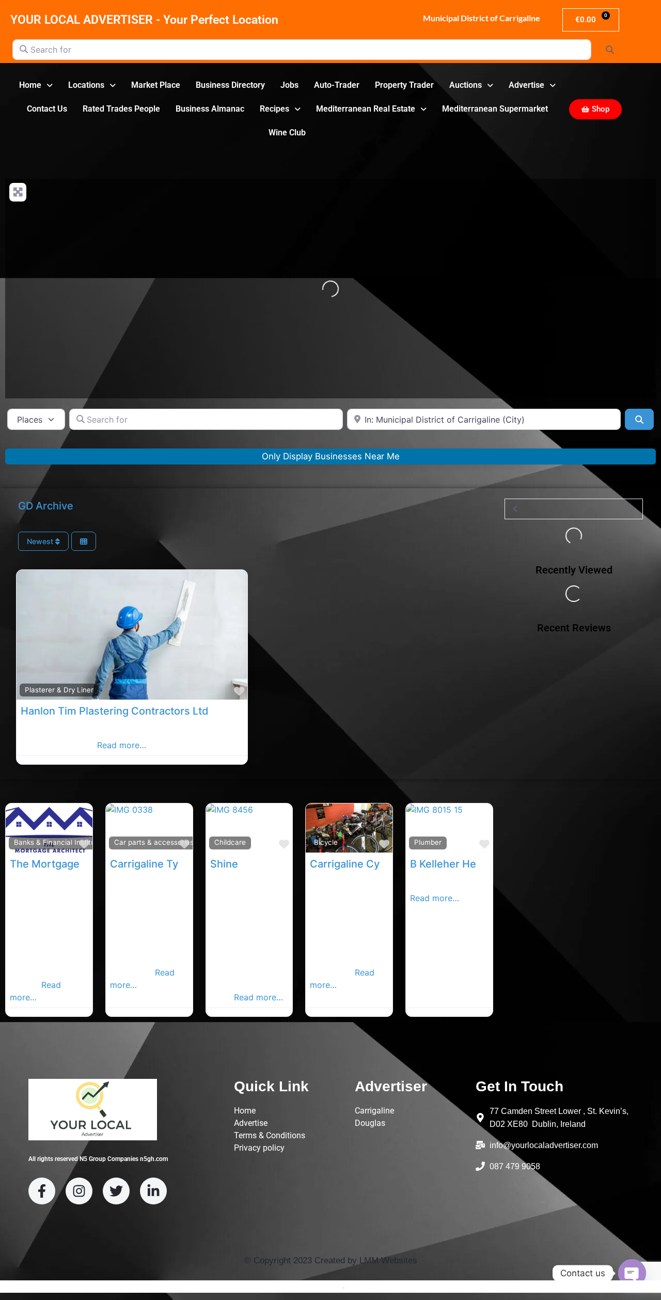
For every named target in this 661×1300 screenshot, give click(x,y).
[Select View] (83, 541)
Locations (86, 85)
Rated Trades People (121, 109)
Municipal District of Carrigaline (480, 18)
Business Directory (230, 85)
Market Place (155, 85)
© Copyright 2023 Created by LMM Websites (330, 1260)
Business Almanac (210, 109)
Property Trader (404, 85)
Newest (41, 541)
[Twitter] (116, 1191)
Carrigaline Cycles (355, 864)
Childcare (230, 842)
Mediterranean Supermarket (495, 109)
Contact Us (47, 109)
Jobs (289, 85)
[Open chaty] (632, 1273)
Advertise (526, 85)
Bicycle (326, 842)
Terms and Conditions (304, 1287)
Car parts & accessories (154, 842)
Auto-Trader (336, 85)
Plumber (428, 842)
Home (30, 85)
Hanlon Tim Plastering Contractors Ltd (115, 711)
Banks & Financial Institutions (62, 842)
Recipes (274, 109)
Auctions (465, 85)
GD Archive (45, 506)
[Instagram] (79, 1191)
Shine (224, 864)
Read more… (121, 745)
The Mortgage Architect (68, 864)
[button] (35, 85)
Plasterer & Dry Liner (59, 690)
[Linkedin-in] (153, 1191)
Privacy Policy (369, 1287)
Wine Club (287, 132)
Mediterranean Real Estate (365, 109)
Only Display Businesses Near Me (331, 456)
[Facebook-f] (41, 1191)
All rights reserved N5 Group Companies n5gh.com (98, 1159)
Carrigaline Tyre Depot (165, 864)
